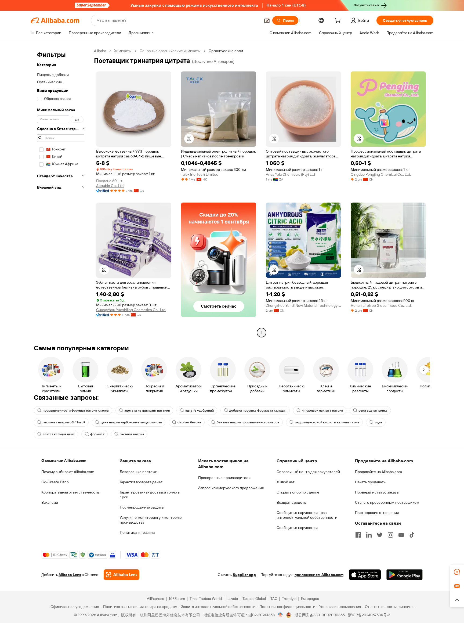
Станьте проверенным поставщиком (387, 502)
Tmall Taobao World (206, 598)
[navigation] (61, 192)
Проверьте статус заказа (376, 492)
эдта (378, 422)
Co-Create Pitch (55, 482)
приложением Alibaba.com (319, 574)
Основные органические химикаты (170, 51)
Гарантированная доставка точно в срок (150, 494)
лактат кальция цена (59, 434)
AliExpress (155, 598)
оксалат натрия (132, 434)
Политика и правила (137, 532)
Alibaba (100, 51)
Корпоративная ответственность (70, 492)
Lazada (232, 598)
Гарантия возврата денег (141, 482)
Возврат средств (291, 502)
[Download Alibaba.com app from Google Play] (404, 574)
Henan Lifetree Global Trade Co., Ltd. (381, 305)
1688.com (177, 598)
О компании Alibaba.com (63, 460)
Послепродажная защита (142, 507)
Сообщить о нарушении (297, 527)
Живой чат (286, 482)
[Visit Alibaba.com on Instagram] (390, 535)
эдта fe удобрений (199, 410)
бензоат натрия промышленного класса (248, 422)
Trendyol (289, 598)
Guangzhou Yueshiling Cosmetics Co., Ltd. (131, 310)
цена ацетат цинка (372, 410)
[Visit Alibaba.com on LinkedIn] (369, 535)
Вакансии (49, 502)
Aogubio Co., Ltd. (110, 185)
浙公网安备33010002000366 (320, 615)
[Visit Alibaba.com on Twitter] (379, 535)
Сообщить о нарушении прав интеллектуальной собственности (307, 515)
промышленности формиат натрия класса (76, 410)
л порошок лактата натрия (322, 410)
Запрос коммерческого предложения (231, 488)
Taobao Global (254, 598)
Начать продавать (370, 482)
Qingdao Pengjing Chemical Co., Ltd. (381, 174)
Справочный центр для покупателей (308, 472)
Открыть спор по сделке (298, 492)
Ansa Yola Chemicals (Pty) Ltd (290, 174)
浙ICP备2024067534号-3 (369, 615)
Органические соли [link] (226, 51)
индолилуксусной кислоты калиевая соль (327, 422)
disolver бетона (189, 422)
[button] (267, 20)
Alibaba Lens (70, 574)
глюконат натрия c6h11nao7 (64, 422)
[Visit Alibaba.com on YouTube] (401, 535)
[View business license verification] (280, 615)
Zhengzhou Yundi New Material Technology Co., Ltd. (303, 305)
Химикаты (123, 51)
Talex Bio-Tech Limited (199, 174)
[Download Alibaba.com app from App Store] (365, 574)
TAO (273, 598)
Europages (310, 598)
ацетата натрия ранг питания (147, 410)
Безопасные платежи (138, 472)
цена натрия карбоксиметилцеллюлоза (131, 422)
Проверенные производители (224, 478)
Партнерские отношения (377, 512)
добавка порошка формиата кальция (257, 410)
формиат (97, 434)
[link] (457, 572)
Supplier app (244, 574)
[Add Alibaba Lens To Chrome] (121, 574)
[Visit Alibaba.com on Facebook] (358, 535)
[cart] (339, 21)
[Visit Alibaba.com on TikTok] (412, 535)
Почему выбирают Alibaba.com (67, 472)
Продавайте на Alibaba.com (378, 472)
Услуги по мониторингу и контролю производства (151, 519)
